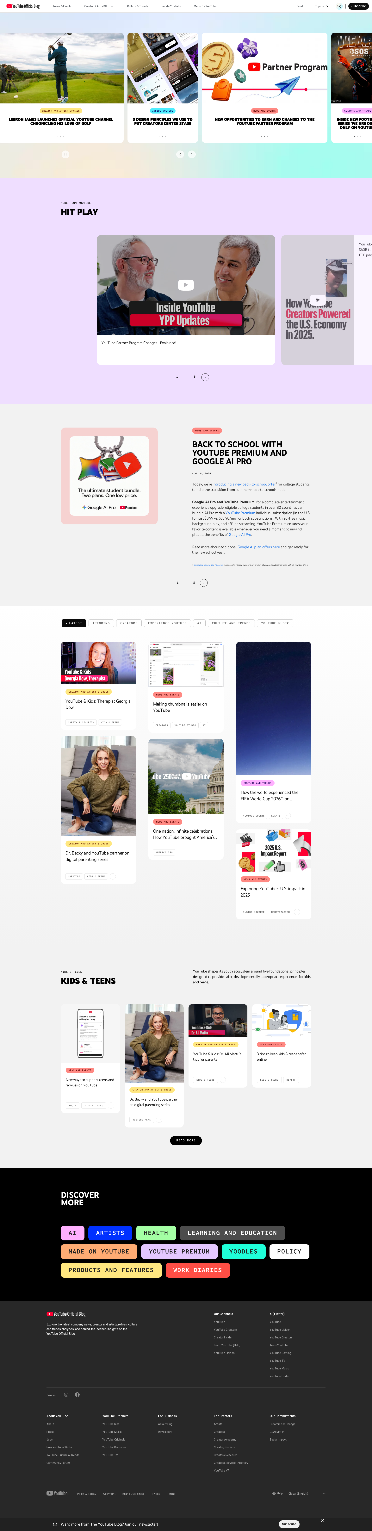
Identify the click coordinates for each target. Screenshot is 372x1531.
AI (73, 1232)
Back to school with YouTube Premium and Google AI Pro (239, 452)
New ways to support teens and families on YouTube (90, 1082)
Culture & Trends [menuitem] (137, 6)
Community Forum (58, 1462)
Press (50, 1431)
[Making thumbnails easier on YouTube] (186, 664)
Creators (219, 1431)
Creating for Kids (224, 1447)
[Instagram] (66, 1394)
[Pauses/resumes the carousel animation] (65, 154)
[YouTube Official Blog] (23, 6)
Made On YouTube (99, 1251)
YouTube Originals (113, 1439)
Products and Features (111, 1270)
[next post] (204, 583)
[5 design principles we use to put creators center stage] (161, 68)
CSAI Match (277, 1431)
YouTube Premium (240, 512)
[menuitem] (299, 6)
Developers (165, 1431)
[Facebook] (77, 1394)
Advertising (165, 1424)
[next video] (205, 377)
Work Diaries (197, 1270)
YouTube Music (279, 1368)
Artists (110, 1232)
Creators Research (225, 1455)
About (50, 1424)
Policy (289, 1251)
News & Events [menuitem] (62, 6)
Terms (171, 1493)
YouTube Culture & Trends (62, 1455)
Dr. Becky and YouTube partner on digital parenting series (153, 1102)
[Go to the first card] (180, 154)
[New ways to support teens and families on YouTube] (90, 1033)
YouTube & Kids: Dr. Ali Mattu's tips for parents (217, 1057)
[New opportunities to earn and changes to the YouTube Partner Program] (263, 68)
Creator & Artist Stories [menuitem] (99, 6)
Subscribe (358, 6)
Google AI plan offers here (259, 547)
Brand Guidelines (133, 1493)
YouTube (219, 1322)
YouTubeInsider (279, 1376)
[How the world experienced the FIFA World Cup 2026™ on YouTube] (273, 708)
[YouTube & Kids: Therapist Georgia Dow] (98, 663)
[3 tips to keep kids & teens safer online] (281, 1020)
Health (156, 1232)
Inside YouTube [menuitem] (171, 6)
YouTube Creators (225, 1329)
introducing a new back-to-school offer (244, 484)
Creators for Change (282, 1424)
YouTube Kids (110, 1424)
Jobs (49, 1439)
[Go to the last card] (191, 154)
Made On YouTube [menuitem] (205, 6)
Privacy (155, 1493)
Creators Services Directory (231, 1462)
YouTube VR (221, 1470)
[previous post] (168, 583)
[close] (322, 1521)
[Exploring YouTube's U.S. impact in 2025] (273, 850)
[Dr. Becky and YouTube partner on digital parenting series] (98, 786)
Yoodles (243, 1251)
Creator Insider (223, 1337)
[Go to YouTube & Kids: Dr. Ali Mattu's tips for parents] (218, 1020)
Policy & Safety (86, 1493)
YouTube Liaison (224, 1353)
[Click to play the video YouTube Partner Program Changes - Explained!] (186, 285)
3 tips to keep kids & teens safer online (281, 1057)
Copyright (109, 1493)
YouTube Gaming (280, 1353)
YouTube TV (277, 1360)
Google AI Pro (240, 534)
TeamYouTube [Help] (227, 1345)
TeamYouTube (279, 1345)
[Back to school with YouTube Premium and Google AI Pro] (109, 476)
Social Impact (278, 1439)
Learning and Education (232, 1232)
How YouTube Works (59, 1447)
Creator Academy (225, 1439)
